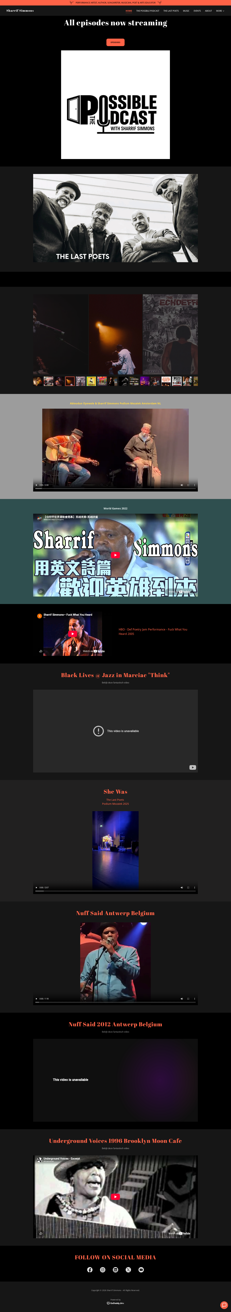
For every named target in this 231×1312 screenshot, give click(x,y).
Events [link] (197, 11)
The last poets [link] (171, 11)
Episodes (115, 42)
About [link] (208, 11)
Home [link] (129, 11)
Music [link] (186, 11)
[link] (20, 11)
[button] (220, 11)
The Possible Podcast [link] (147, 11)
